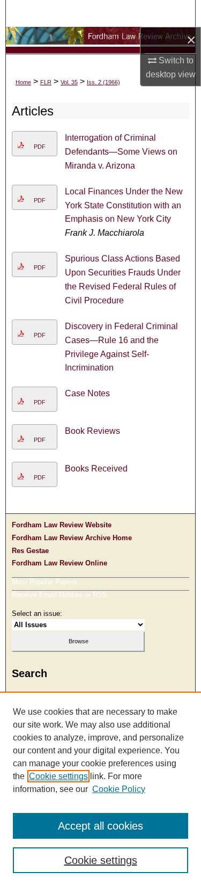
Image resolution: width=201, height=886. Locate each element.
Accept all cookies (100, 826)
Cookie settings (58, 776)
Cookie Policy (118, 789)
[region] (100, 789)
